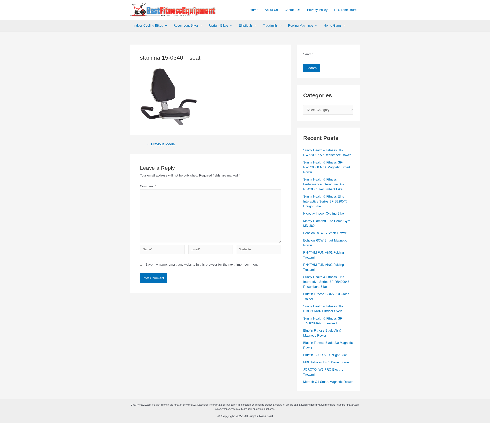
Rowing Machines (300, 25)
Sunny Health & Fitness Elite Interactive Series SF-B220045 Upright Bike (325, 201)
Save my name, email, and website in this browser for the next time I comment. (202, 264)
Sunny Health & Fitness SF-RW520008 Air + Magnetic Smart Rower (326, 167)
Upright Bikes (218, 25)
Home (254, 10)
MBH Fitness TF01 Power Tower (326, 362)
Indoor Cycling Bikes (148, 25)
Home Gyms (333, 25)
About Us (271, 10)
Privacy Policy (317, 10)
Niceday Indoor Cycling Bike (323, 213)
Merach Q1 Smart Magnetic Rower (328, 382)
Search (308, 54)
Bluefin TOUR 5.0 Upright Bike (325, 355)
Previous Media (161, 144)
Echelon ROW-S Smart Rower (324, 233)
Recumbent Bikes (186, 25)
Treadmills (270, 25)
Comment (148, 186)
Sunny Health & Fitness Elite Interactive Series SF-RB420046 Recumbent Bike (326, 282)
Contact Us (292, 10)
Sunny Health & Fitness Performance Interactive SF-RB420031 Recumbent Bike (323, 184)
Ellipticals (246, 25)
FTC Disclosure (345, 10)
